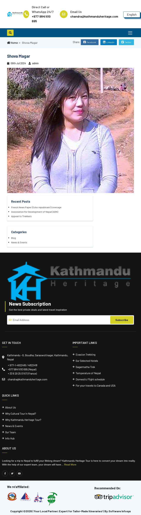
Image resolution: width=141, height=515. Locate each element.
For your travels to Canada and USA (96, 385)
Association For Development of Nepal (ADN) (34, 211)
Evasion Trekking (85, 354)
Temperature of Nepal (88, 373)
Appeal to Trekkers (21, 216)
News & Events (19, 242)
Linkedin (110, 42)
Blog (13, 237)
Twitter (128, 42)
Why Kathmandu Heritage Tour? (23, 419)
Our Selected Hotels (87, 360)
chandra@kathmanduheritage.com (27, 379)
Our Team (10, 432)
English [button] (132, 14)
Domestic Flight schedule (90, 379)
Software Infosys (120, 511)
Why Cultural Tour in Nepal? (20, 413)
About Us (10, 407)
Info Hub (10, 438)
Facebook (91, 42)
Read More (70, 464)
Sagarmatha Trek (85, 367)
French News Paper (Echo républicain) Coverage (36, 207)
